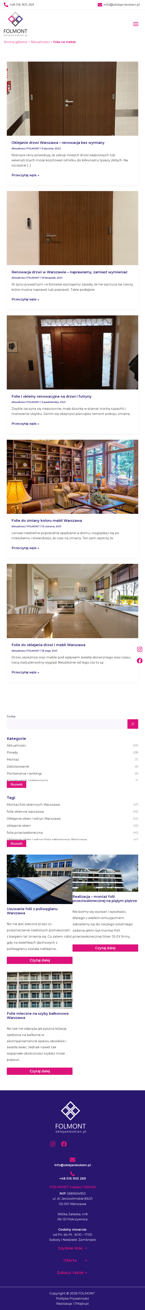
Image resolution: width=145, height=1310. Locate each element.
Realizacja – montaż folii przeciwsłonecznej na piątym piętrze (104, 898)
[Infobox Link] (72, 1159)
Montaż (72, 759)
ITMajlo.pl (81, 1303)
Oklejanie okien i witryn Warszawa (72, 818)
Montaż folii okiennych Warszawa (72, 804)
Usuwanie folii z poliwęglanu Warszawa (32, 911)
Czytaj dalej (40, 960)
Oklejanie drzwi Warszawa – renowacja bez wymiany (58, 142)
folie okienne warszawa (72, 811)
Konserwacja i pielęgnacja (72, 780)
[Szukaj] (132, 724)
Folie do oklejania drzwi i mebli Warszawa (48, 645)
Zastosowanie (72, 766)
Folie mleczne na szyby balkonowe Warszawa (38, 1015)
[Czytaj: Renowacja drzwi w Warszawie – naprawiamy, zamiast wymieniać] (72, 228)
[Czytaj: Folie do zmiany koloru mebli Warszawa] (72, 476)
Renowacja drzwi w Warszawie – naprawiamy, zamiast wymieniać (70, 272)
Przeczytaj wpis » (25, 175)
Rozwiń (16, 784)
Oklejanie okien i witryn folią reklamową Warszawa (72, 839)
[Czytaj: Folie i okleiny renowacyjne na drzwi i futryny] (72, 352)
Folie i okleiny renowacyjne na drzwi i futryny (52, 396)
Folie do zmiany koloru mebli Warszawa (47, 520)
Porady (72, 752)
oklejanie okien (72, 825)
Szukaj (11, 716)
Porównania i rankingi (72, 773)
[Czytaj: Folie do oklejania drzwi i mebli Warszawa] (72, 601)
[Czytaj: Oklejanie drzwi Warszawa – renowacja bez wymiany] (72, 98)
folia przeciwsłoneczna (72, 832)
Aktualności (18, 148)
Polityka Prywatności (72, 1298)
